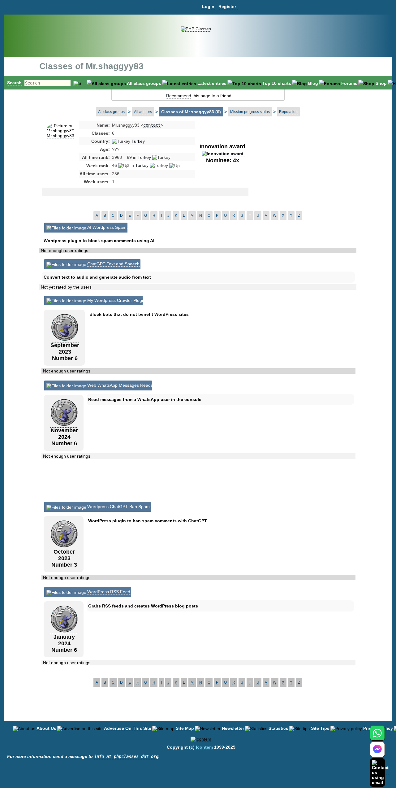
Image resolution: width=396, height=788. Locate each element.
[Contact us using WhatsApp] (377, 736)
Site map (185, 728)
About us (46, 728)
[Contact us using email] (380, 772)
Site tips (320, 728)
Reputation (288, 112)
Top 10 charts (276, 83)
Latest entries (211, 83)
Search (14, 82)
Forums (349, 83)
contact (152, 125)
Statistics (278, 728)
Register (227, 6)
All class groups (144, 83)
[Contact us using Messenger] (377, 753)
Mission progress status (250, 112)
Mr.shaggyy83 (60, 135)
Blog (313, 83)
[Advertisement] (298, 171)
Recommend (178, 95)
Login (208, 6)
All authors (143, 112)
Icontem (204, 747)
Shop (381, 83)
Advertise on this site (127, 728)
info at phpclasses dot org (126, 756)
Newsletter (233, 728)
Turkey (138, 141)
